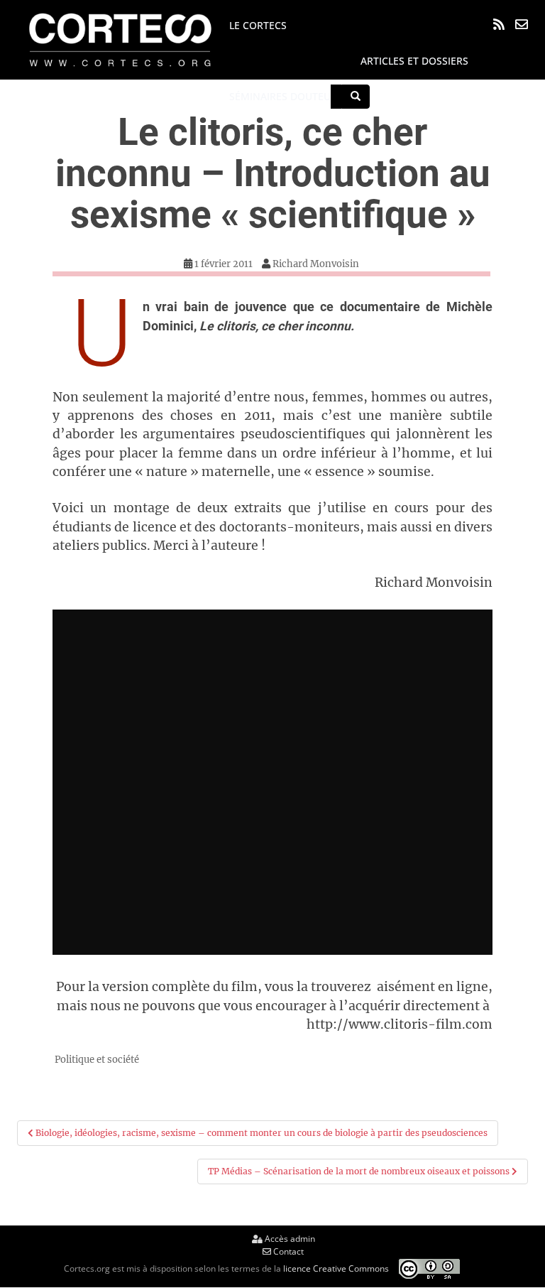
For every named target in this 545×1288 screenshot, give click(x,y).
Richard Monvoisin (315, 264)
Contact (287, 1251)
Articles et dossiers (414, 60)
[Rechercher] (355, 97)
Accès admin (289, 1239)
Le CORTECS (258, 25)
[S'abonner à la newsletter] (521, 24)
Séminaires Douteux (282, 96)
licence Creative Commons (336, 1268)
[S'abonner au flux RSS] (499, 24)
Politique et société (97, 1060)
